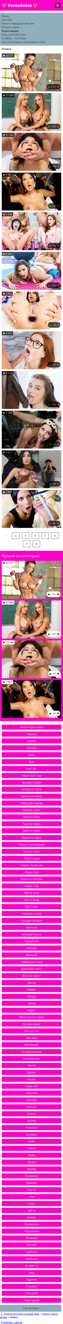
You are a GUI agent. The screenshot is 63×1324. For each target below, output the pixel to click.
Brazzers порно (10, 27)
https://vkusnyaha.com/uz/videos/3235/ (23, 42)
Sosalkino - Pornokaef (13, 38)
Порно (5, 16)
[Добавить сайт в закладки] (57, 5)
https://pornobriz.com (13, 34)
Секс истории (31, 1308)
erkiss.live (6, 19)
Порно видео (10, 31)
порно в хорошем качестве (17, 23)
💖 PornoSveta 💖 (20, 5)
